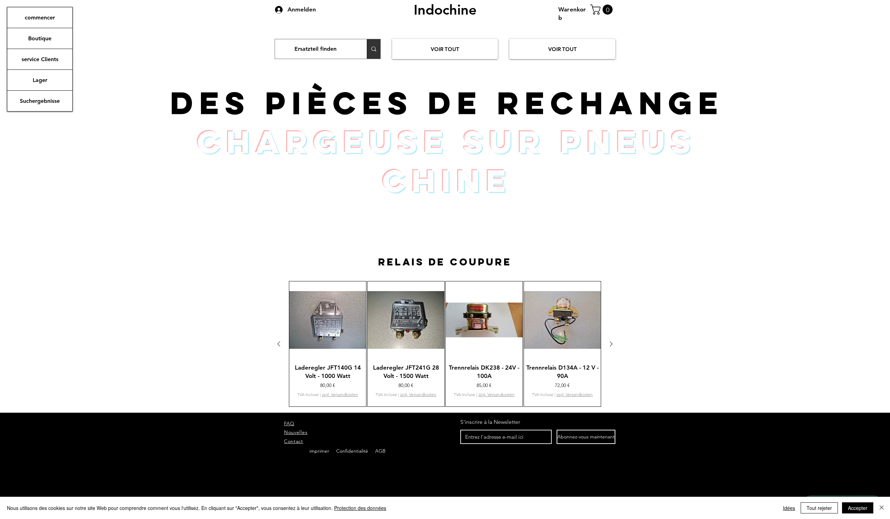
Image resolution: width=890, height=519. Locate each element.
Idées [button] (789, 507)
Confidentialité (353, 451)
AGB (380, 451)
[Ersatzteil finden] (373, 49)
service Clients (40, 59)
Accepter (857, 507)
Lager (40, 80)
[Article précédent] (279, 344)
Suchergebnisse (40, 101)
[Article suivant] (611, 344)
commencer (40, 17)
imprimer (319, 451)
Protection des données (360, 507)
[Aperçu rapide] (327, 319)
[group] (445, 344)
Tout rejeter (819, 507)
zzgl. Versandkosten (340, 394)
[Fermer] (881, 507)
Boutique (39, 38)
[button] (602, 10)
